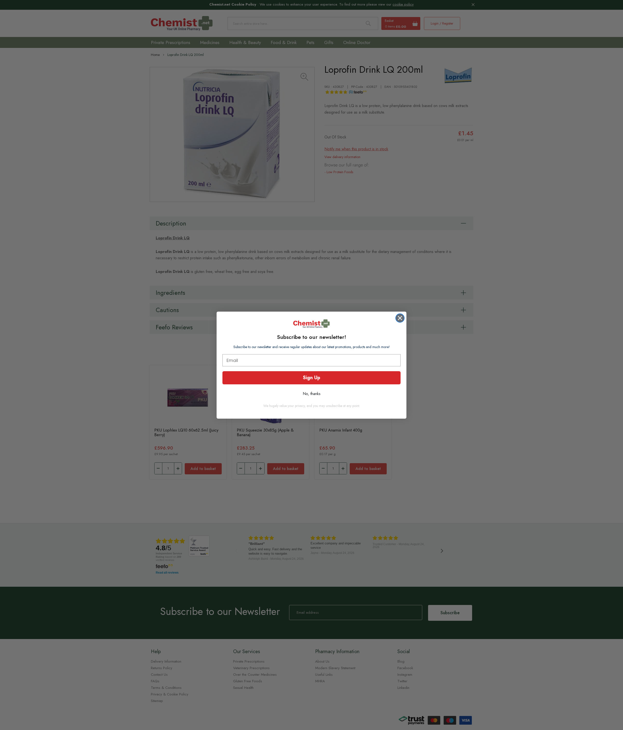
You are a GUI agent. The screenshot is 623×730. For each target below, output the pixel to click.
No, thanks (312, 394)
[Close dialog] (399, 318)
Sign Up (311, 377)
